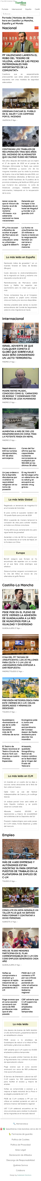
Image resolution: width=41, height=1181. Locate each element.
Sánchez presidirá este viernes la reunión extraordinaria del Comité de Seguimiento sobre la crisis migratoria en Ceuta (20, 307)
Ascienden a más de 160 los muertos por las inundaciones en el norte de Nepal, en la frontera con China (20, 539)
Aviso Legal (20, 1150)
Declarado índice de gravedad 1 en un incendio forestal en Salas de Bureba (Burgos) (20, 265)
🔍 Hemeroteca (20, 1123)
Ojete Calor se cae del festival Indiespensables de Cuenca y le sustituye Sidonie (20, 794)
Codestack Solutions (24, 1175)
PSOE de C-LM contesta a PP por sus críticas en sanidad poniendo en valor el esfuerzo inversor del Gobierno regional (20, 1101)
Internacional (17, 9)
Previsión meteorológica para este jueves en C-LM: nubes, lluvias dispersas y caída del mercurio (20, 823)
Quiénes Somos (20, 1165)
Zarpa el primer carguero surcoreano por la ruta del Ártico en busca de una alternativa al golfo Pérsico (20, 573)
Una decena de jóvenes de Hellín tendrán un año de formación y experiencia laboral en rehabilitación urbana (20, 1032)
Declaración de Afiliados (20, 1155)
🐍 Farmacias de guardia (20, 1134)
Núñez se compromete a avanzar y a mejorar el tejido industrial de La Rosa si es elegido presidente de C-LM (20, 1091)
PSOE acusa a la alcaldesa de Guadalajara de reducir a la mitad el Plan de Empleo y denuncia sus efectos (20, 1042)
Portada (5, 9)
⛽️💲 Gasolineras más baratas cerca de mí (20, 1129)
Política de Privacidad (21, 1144)
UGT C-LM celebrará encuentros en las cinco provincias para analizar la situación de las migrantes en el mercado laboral (20, 1110)
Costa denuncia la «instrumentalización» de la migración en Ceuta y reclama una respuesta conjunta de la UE (20, 275)
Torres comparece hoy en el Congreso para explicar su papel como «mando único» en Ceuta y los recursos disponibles (20, 297)
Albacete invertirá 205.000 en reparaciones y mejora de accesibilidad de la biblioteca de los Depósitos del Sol (20, 813)
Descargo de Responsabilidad (20, 1160)
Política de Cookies (20, 1139)
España (28, 9)
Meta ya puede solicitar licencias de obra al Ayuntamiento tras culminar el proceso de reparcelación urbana (20, 1059)
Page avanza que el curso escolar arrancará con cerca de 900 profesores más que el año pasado (20, 1069)
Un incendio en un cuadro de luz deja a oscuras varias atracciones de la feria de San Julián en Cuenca (20, 784)
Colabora (20, 1170)
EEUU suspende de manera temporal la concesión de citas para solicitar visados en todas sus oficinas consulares (20, 522)
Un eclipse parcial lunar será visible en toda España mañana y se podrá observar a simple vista (20, 804)
